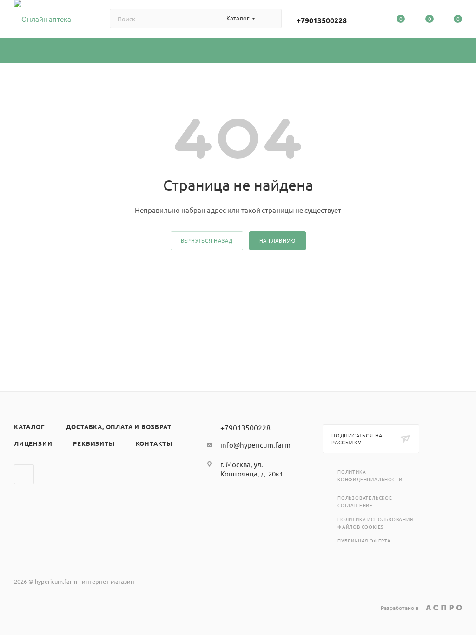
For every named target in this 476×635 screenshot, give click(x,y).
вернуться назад (207, 240)
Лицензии (33, 443)
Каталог (29, 426)
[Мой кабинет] (372, 20)
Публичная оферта (364, 540)
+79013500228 (322, 20)
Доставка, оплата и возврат (119, 426)
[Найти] (270, 18)
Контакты (154, 443)
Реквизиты (93, 443)
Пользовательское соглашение (364, 501)
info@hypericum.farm (255, 444)
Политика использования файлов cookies (375, 523)
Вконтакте (24, 474)
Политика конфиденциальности (369, 475)
